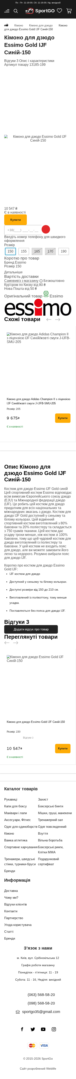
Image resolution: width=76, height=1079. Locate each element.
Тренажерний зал (50, 820)
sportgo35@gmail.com (41, 1012)
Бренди (9, 871)
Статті (8, 931)
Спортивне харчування (21, 847)
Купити (15, 219)
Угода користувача (17, 925)
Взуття (43, 833)
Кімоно (9, 833)
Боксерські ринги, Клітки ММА (50, 849)
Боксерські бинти (50, 806)
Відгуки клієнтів (15, 904)
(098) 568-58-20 (41, 1003)
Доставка (11, 890)
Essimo (20, 262)
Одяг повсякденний (52, 826)
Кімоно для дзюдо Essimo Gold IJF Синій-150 (36, 721)
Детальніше (13, 272)
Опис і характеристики (36, 61)
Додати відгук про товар (31, 629)
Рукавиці (10, 799)
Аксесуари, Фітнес (17, 820)
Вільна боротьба (50, 840)
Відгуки (28, 737)
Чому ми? (11, 897)
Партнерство (13, 918)
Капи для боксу (15, 806)
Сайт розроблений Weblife (38, 1068)
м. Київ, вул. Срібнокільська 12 (38, 958)
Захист (43, 799)
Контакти (10, 911)
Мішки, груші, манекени (55, 813)
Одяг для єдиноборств (20, 826)
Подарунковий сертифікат (48, 861)
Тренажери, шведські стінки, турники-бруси (20, 861)
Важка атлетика (15, 840)
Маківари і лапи (15, 813)
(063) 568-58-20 (41, 995)
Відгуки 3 (11, 61)
